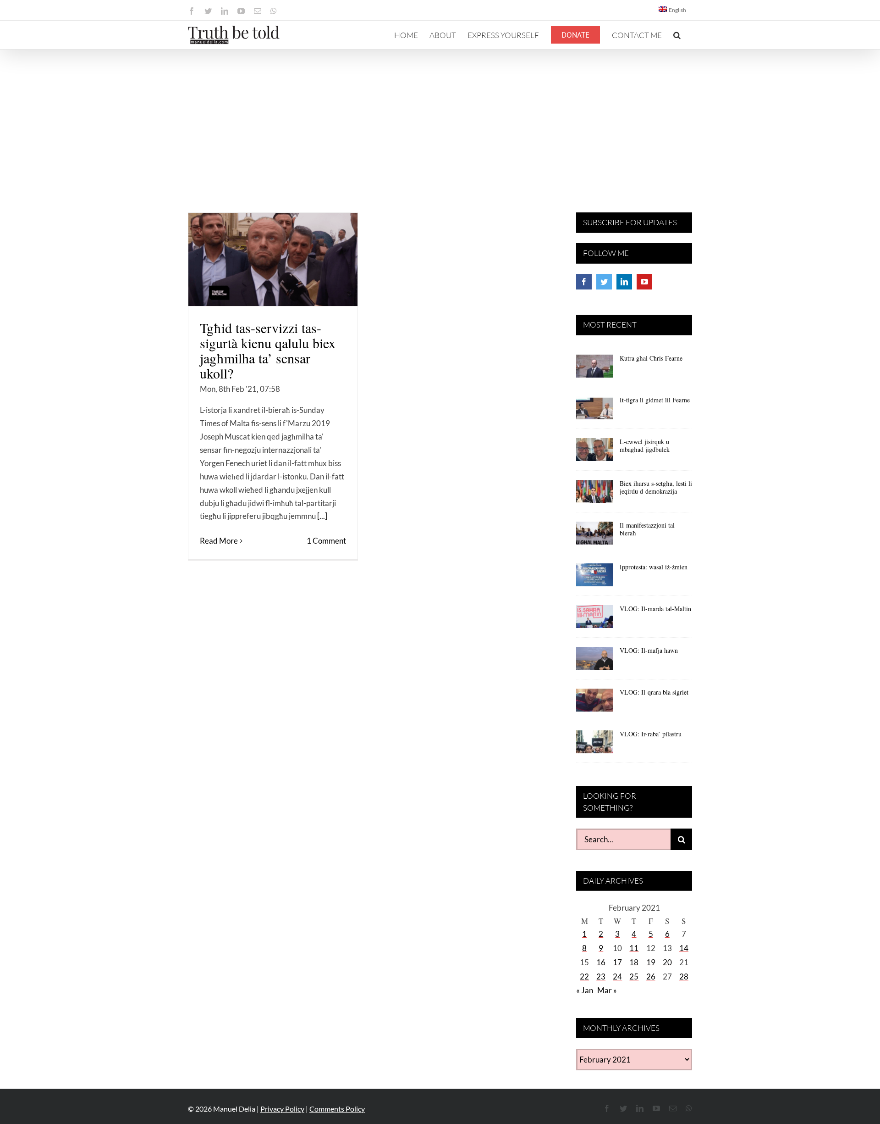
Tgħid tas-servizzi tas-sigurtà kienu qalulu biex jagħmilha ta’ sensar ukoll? (268, 350)
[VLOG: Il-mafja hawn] (594, 661)
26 (650, 976)
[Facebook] (584, 281)
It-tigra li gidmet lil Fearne (655, 399)
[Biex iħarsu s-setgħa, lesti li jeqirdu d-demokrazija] (594, 494)
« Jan (584, 990)
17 (617, 962)
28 (683, 976)
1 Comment (326, 540)
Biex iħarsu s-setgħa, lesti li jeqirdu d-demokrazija (656, 487)
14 (683, 948)
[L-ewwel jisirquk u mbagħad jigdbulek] (594, 452)
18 (633, 962)
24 (617, 976)
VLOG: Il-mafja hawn (649, 650)
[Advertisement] (440, 118)
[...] (322, 516)
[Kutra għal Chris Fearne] (594, 369)
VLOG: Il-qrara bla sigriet (654, 692)
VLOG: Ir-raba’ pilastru (651, 733)
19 (650, 962)
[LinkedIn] (624, 281)
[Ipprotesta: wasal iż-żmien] (594, 578)
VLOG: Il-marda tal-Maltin (655, 608)
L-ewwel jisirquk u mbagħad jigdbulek (645, 445)
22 (584, 976)
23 (600, 976)
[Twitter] (604, 281)
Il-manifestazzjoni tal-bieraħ (648, 529)
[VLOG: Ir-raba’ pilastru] (594, 745)
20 (667, 962)
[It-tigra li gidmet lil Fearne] (594, 411)
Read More (219, 540)
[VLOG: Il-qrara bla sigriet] (594, 703)
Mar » (607, 990)
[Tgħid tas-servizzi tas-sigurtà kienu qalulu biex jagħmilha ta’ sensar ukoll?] (273, 259)
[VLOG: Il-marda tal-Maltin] (594, 619)
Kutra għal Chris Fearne (651, 358)
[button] (677, 35)
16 (600, 962)
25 (633, 976)
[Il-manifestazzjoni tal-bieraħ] (594, 536)
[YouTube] (644, 281)
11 (633, 948)
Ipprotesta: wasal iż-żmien (654, 566)
